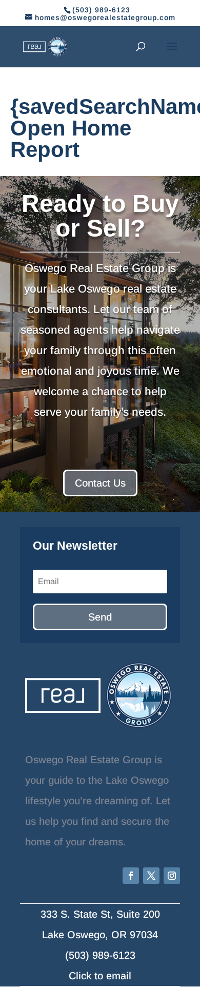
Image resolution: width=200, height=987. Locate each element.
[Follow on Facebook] (131, 875)
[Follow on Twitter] (151, 875)
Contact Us (100, 483)
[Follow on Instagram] (172, 875)
